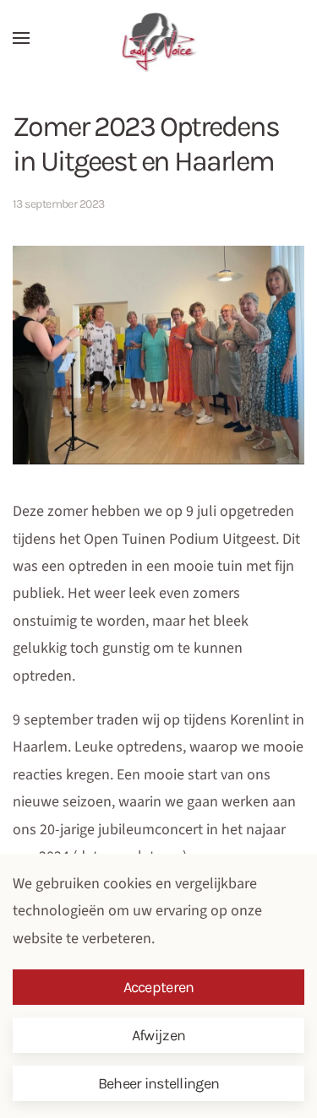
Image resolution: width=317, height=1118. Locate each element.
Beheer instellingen (158, 1083)
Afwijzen (158, 1035)
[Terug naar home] (158, 42)
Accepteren (158, 987)
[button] (21, 38)
